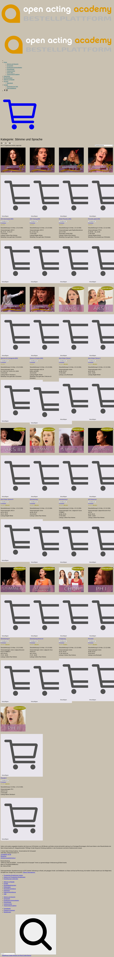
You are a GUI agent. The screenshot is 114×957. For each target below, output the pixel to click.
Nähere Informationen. (29, 872)
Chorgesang (62, 638)
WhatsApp (3, 856)
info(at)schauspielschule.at (8, 858)
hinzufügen (63, 496)
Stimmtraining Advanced (36, 638)
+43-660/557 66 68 (6, 854)
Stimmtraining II (63, 499)
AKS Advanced (92, 499)
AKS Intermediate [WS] (7, 219)
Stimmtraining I (34, 499)
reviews (3, 223)
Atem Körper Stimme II (94, 358)
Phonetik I (91, 638)
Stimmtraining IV (5, 638)
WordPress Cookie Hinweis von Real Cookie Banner (16, 955)
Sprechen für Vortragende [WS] (9, 358)
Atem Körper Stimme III (7, 499)
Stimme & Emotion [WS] (36, 358)
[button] (20, 134)
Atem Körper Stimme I (65, 358)
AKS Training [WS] (35, 219)
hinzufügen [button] (5, 216)
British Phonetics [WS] (65, 219)
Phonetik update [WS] (94, 219)
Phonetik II (3, 778)
